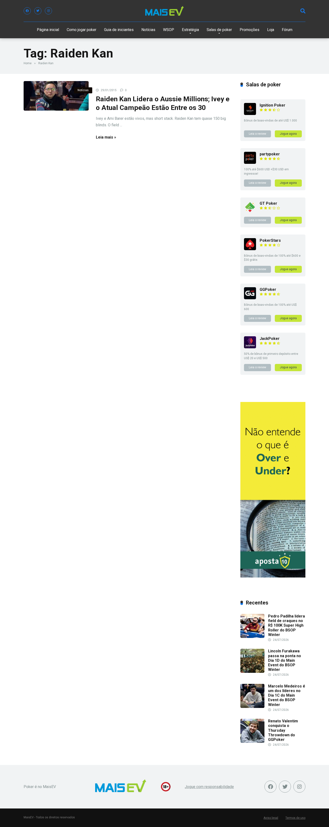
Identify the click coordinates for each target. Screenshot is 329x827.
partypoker (270, 154)
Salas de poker (219, 29)
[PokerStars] (250, 249)
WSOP (168, 29)
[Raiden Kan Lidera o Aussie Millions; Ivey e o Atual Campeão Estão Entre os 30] (56, 96)
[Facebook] (27, 10)
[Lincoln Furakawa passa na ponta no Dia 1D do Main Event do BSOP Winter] (252, 671)
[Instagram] (48, 10)
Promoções (249, 29)
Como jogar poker (81, 29)
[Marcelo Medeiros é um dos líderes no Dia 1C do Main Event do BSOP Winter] (252, 706)
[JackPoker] (250, 347)
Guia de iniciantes (119, 29)
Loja (270, 29)
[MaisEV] (164, 11)
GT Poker (268, 203)
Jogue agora (288, 133)
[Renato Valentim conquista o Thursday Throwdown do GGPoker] (252, 741)
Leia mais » (106, 137)
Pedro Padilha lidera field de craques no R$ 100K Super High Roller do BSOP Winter (286, 625)
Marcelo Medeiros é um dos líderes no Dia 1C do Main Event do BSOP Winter (286, 695)
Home (28, 63)
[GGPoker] (250, 298)
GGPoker (268, 289)
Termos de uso (295, 818)
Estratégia (190, 29)
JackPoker (270, 338)
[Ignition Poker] (250, 113)
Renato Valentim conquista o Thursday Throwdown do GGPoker (283, 730)
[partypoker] (250, 162)
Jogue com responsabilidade (209, 786)
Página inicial (48, 29)
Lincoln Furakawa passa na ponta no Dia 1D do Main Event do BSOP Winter (284, 660)
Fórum (287, 29)
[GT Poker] (250, 212)
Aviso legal (270, 818)
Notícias (148, 29)
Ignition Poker (272, 105)
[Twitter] (37, 10)
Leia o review (257, 133)
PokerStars (270, 240)
